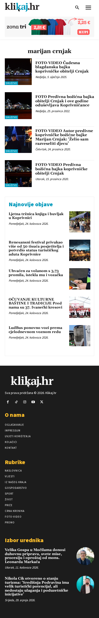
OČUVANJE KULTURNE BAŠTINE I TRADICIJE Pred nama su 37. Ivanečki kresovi (35, 303)
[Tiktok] (16, 402)
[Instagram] (25, 402)
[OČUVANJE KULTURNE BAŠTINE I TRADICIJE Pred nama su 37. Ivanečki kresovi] (79, 307)
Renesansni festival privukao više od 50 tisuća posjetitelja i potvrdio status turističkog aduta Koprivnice (36, 248)
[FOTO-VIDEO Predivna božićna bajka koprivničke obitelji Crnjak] (18, 173)
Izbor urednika (24, 540)
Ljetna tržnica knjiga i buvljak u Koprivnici (36, 216)
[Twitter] (42, 402)
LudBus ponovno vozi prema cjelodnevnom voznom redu (35, 330)
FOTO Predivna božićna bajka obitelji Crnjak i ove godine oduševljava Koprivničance (64, 101)
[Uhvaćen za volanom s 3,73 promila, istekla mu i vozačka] (79, 278)
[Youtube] (33, 402)
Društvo (11, 83)
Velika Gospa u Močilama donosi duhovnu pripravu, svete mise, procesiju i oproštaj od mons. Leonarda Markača (35, 556)
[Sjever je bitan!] (26, 7)
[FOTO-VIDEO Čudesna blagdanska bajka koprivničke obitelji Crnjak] (18, 71)
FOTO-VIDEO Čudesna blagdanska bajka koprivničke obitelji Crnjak (62, 67)
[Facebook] (8, 402)
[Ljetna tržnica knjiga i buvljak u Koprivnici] (79, 221)
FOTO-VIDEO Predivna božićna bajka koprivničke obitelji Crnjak (61, 169)
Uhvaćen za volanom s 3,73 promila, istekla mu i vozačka (36, 273)
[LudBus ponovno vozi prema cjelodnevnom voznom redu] (79, 335)
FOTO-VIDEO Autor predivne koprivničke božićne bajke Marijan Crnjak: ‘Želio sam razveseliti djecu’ (64, 137)
